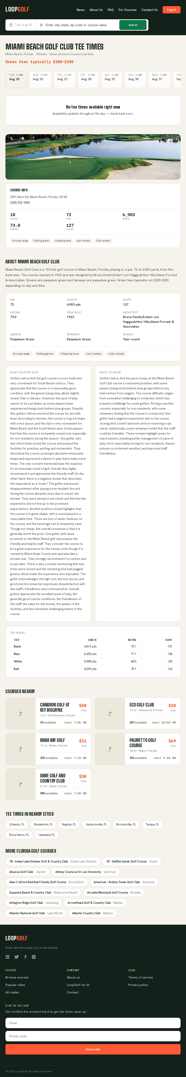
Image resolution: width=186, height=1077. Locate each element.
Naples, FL (69, 824)
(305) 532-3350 (20, 203)
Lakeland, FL (47, 835)
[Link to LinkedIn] (7, 956)
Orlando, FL (16, 824)
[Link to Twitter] (16, 956)
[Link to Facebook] (25, 956)
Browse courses (17, 977)
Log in (171, 9)
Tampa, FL (152, 824)
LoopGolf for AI (78, 985)
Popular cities (15, 985)
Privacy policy (138, 985)
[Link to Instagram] (34, 956)
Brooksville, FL (126, 824)
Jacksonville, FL (96, 824)
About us (73, 977)
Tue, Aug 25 (23, 25)
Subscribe (93, 1049)
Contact (72, 992)
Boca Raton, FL (19, 835)
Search (133, 25)
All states (12, 992)
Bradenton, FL (43, 824)
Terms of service (140, 977)
